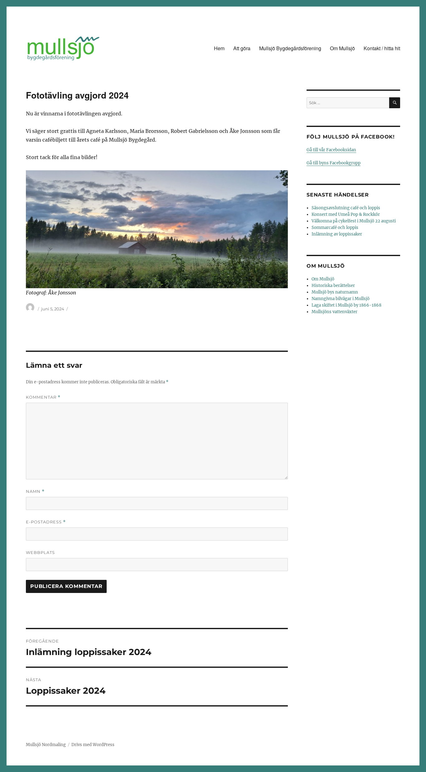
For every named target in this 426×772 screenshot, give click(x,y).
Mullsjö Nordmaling (46, 744)
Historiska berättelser (333, 285)
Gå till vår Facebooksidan (331, 150)
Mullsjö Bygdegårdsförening (290, 48)
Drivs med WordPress (92, 744)
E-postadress (46, 522)
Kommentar (43, 397)
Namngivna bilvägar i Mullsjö (341, 298)
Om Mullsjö (342, 48)
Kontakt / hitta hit (382, 48)
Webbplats (40, 552)
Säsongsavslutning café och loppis (346, 208)
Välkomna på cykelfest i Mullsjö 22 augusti (354, 221)
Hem (219, 48)
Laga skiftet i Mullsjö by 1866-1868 (346, 305)
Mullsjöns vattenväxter (334, 311)
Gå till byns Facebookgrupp (334, 163)
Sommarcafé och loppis (335, 227)
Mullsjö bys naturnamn (335, 292)
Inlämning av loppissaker (337, 234)
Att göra (241, 48)
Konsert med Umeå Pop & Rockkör (346, 214)
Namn (35, 491)
